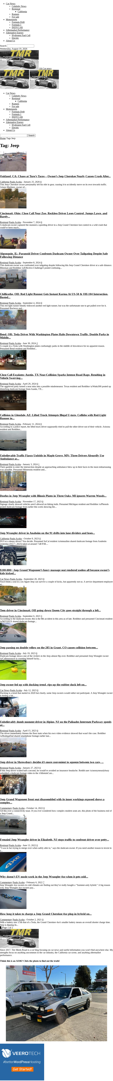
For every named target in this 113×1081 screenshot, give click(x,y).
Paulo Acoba (16, 182)
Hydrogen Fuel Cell (21, 35)
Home (3, 138)
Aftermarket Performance (17, 30)
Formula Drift (18, 22)
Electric (15, 38)
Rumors (15, 14)
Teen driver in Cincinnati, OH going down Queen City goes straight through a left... (50, 610)
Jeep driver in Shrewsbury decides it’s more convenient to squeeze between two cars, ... (52, 762)
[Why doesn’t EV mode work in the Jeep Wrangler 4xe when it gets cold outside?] (13, 871)
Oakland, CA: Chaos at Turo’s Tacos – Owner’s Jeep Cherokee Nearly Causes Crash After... (55, 176)
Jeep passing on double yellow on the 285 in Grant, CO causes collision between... (49, 647)
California (22, 11)
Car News (10, 3)
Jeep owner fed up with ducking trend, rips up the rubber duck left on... (43, 684)
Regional (16, 9)
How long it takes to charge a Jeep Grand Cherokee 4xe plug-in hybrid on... (46, 913)
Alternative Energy (15, 32)
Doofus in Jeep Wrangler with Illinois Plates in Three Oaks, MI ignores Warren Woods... (53, 495)
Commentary (6, 808)
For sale (15, 17)
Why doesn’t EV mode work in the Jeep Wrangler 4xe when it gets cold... (44, 876)
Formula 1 (16, 25)
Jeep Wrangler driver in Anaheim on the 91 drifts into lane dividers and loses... (47, 533)
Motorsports (11, 19)
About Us (10, 40)
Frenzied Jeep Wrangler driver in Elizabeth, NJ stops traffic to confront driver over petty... (54, 839)
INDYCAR (17, 27)
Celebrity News (19, 6)
